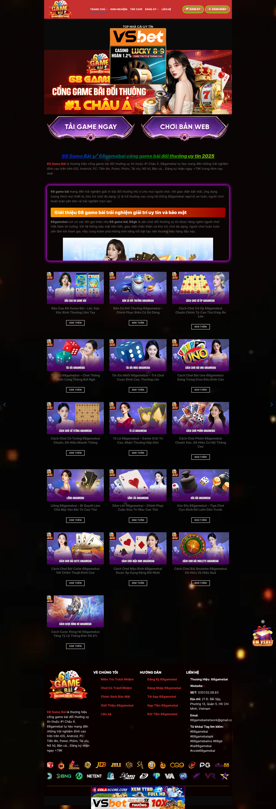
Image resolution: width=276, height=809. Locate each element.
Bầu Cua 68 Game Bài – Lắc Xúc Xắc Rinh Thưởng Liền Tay (75, 310)
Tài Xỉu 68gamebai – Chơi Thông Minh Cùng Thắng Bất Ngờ (75, 377)
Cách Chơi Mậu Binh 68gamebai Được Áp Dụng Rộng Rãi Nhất (138, 571)
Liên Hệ (166, 9)
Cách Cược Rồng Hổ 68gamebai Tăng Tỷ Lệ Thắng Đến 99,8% (75, 634)
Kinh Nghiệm (118, 9)
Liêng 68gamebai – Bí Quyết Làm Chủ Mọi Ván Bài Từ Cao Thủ (75, 508)
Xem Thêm (75, 322)
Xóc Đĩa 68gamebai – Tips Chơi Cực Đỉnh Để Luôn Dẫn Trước (200, 508)
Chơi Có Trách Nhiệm (116, 688)
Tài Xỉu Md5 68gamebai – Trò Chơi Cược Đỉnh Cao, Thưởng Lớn (138, 377)
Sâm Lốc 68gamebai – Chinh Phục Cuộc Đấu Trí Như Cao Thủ (138, 508)
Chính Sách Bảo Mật (115, 696)
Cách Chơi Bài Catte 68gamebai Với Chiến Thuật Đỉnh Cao (75, 571)
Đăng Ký (151, 9)
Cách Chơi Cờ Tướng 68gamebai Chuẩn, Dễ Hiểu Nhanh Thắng (75, 440)
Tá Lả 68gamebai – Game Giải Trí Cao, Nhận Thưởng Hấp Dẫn (138, 440)
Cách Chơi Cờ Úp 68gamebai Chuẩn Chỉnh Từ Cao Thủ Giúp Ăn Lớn (200, 312)
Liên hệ (106, 714)
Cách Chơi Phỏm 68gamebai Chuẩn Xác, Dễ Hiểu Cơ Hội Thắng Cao (200, 442)
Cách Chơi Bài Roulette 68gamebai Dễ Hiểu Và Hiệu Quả (200, 571)
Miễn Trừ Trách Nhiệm (117, 679)
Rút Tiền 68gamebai (162, 714)
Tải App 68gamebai (161, 696)
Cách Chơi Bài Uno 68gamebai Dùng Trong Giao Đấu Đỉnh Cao (200, 377)
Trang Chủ (97, 9)
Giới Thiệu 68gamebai (117, 705)
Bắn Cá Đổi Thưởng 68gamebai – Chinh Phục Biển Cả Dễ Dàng (138, 310)
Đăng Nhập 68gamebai (164, 688)
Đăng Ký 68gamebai (162, 679)
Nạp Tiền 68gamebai (162, 705)
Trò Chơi (136, 9)
